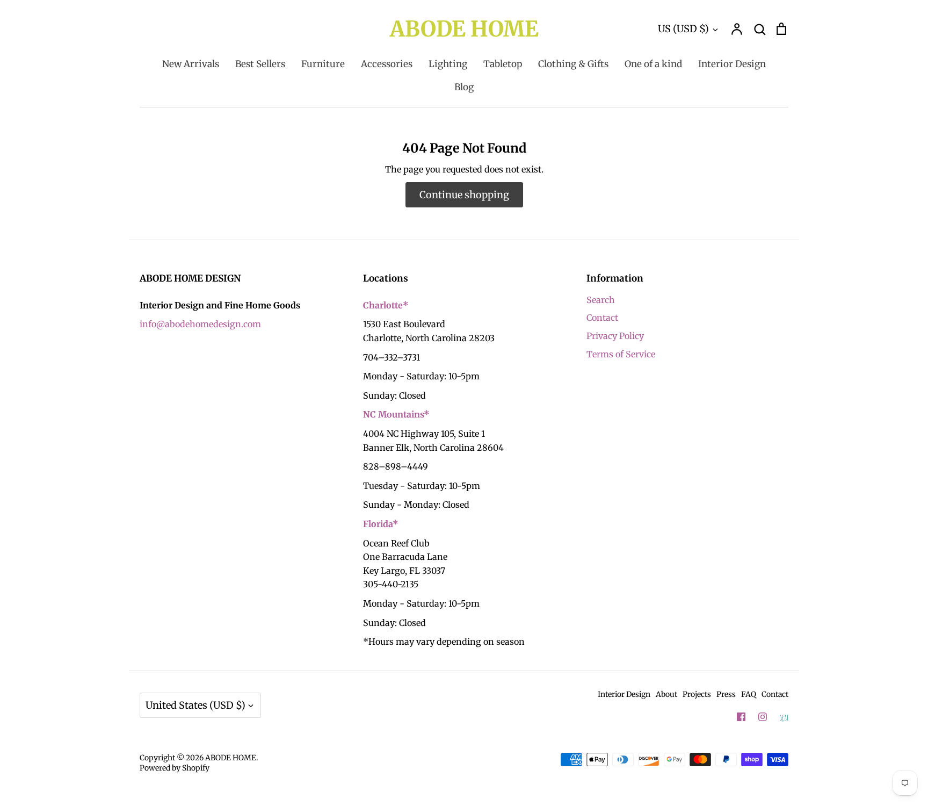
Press (726, 694)
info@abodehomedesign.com (200, 324)
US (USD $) (683, 29)
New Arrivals (190, 64)
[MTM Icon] (784, 717)
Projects (697, 694)
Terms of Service (620, 354)
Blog (464, 87)
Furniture (323, 64)
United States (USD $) (195, 705)
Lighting (448, 64)
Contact (602, 317)
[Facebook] (741, 717)
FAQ (748, 694)
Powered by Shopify (174, 768)
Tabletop (502, 64)
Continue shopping (464, 195)
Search (600, 299)
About (666, 694)
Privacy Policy (615, 335)
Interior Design (732, 64)
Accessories (386, 64)
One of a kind (653, 64)
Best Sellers (260, 64)
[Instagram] (762, 717)
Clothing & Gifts (573, 64)
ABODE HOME (464, 29)
